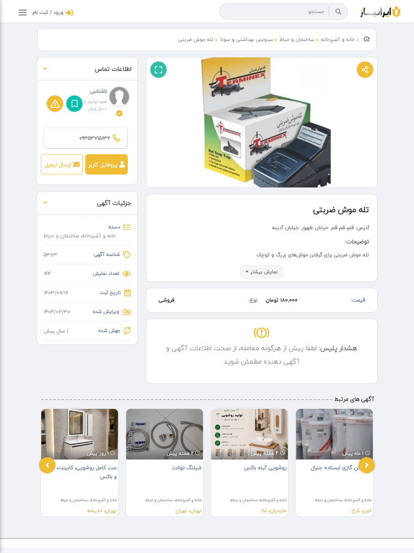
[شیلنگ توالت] (164, 434)
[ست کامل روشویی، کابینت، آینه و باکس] (79, 434)
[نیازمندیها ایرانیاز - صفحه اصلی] (381, 11)
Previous (47, 465)
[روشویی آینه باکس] (249, 434)
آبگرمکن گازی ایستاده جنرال (341, 467)
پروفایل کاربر (102, 165)
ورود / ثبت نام (47, 12)
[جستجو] (338, 11)
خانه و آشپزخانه (338, 39)
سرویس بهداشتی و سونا (246, 39)
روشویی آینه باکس (265, 467)
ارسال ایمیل (57, 165)
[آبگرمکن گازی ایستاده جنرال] (334, 434)
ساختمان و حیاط (297, 39)
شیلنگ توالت (187, 467)
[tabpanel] (79, 462)
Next (367, 465)
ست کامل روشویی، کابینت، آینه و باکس (81, 472)
